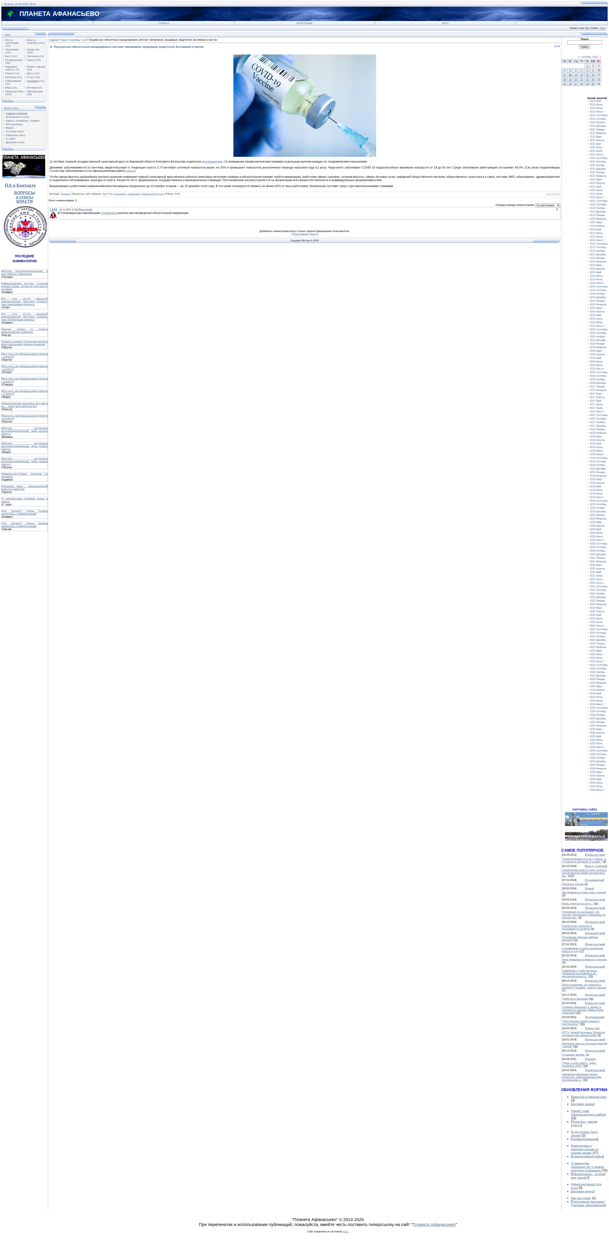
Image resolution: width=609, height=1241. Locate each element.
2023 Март (596, 650)
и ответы (24, 197)
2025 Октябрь (598, 754)
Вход (445, 23)
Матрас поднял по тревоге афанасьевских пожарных (24, 330)
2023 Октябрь (598, 668)
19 (570, 79)
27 (576, 83)
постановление (212, 161)
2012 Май (595, 186)
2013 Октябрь (598, 247)
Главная (164, 23)
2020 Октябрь (598, 547)
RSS (602, 28)
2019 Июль (596, 493)
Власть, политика (32, 41)
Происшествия (14, 91)
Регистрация (304, 23)
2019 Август (597, 497)
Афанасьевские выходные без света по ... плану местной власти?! (24, 405)
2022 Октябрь (598, 632)
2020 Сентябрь (599, 543)
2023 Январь (597, 643)
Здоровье (33, 80)
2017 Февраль (598, 390)
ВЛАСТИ (24, 201)
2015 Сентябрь (599, 329)
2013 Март (596, 222)
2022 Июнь (596, 618)
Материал (85, 209)
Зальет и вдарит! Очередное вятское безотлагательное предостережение (24, 343)
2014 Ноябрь (597, 293)
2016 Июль (596, 365)
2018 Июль (596, 450)
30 (593, 83)
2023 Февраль (598, 647)
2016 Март (596, 350)
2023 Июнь (596, 654)
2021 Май (595, 572)
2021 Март (596, 565)
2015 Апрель (597, 311)
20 (576, 79)
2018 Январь (597, 429)
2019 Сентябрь (599, 500)
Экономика (12, 49)
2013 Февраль (598, 218)
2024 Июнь (596, 697)
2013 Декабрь (598, 254)
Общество (33, 49)
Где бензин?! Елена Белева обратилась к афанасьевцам (24, 512)
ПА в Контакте (20, 185)
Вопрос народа (36, 66)
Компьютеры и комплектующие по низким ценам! (585, 1149)
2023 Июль (596, 657)
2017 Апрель (597, 397)
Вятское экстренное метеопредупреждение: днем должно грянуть (24, 431)
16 (593, 74)
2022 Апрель (597, 611)
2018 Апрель (597, 440)
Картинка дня (35, 91)
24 (598, 79)
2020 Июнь (596, 532)
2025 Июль (596, 743)
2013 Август (597, 240)
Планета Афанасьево (434, 1224)
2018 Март (596, 436)
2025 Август (597, 747)
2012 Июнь (596, 190)
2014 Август (597, 283)
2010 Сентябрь (599, 115)
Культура (10, 77)
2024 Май (595, 693)
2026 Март (596, 772)
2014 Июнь (596, 275)
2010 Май (595, 100)
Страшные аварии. (573, 1054)
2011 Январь (597, 129)
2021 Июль (596, 579)
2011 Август (597, 154)
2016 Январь (597, 343)
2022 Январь (597, 600)
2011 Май (595, 143)
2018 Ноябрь (597, 465)
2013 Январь (597, 215)
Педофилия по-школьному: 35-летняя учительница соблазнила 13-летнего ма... (584, 914)
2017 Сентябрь (599, 415)
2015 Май (595, 315)
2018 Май (595, 443)
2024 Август (597, 704)
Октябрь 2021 (589, 56)
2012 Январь (597, 172)
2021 (64, 39)
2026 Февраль (598, 768)
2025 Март (596, 729)
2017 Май (595, 400)
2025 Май (595, 736)
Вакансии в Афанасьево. (589, 1097)
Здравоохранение (584, 1139)
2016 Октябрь (598, 375)
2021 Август (597, 582)
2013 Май (595, 229)
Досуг (30, 73)
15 (587, 74)
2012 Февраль (598, 175)
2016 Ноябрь (597, 379)
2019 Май (595, 486)
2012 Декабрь (598, 211)
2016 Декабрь (598, 382)
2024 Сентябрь (599, 707)
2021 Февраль (598, 561)
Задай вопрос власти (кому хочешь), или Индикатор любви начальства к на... (584, 873)
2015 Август (597, 325)
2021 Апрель (597, 568)
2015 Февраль (598, 304)
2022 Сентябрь (599, 629)
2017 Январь (597, 386)
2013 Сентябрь (599, 243)
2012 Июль (596, 193)
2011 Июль (596, 150)
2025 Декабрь (598, 761)
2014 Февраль (598, 261)
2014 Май (595, 272)
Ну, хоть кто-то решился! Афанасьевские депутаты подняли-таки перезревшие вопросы (24, 301)
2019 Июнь (596, 490)
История (32, 87)
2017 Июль (596, 407)
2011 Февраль (598, 133)
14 (581, 74)
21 (581, 79)
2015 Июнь (596, 318)
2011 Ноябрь (597, 165)
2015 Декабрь (598, 340)
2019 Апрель (597, 482)
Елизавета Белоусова (153, 194)
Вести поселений (11, 41)
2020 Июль (596, 536)
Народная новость (11, 68)
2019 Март (596, 479)
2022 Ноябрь (597, 636)
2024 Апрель (597, 689)
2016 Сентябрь (599, 372)
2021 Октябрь (598, 589)
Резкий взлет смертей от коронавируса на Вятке (577, 927)
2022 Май (595, 614)
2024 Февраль (598, 682)
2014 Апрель (597, 268)
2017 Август (597, 411)
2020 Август (597, 540)
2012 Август (597, 197)
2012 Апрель (597, 183)
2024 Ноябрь (597, 714)
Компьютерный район (587, 1156)
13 (576, 74)
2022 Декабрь (598, 639)
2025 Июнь (596, 739)
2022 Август (597, 625)
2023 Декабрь (598, 675)
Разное (9, 73)
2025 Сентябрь (599, 750)
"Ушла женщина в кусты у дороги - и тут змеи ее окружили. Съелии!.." (584, 860)
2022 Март (596, 607)
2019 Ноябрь (597, 507)
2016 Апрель (597, 354)
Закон (30, 60)
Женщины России (573, 884)
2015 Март (596, 308)
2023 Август (597, 661)
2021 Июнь (596, 575)
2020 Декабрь (598, 554)
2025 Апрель (597, 732)
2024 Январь (597, 679)
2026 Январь (597, 764)
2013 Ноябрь (597, 250)
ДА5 (105, 194)
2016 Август (597, 368)
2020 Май (595, 529)
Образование (13, 80)
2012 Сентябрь (599, 200)
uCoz (345, 1231)
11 (564, 74)
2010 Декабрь (598, 125)
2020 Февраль (598, 518)
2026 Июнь (596, 782)
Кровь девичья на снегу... (577, 903)
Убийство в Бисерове (575, 998)
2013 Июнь (596, 233)
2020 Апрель (597, 525)
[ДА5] (57, 213)
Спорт (30, 77)
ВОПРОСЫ (24, 193)
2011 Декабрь (598, 168)
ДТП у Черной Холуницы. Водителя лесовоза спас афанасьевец (583, 1034)
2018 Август (597, 454)
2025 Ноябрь (597, 757)
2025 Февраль (598, 725)
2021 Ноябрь (597, 593)
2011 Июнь (596, 147)
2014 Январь (597, 258)
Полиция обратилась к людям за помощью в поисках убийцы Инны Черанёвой (583, 1010)
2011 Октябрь (598, 161)
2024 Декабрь (598, 718)
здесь (130, 171)
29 (587, 83)
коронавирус (120, 194)
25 (564, 83)
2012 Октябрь (598, 204)
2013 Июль (596, 236)
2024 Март (596, 686)
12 (84, 39)
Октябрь (75, 39)
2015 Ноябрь (597, 336)
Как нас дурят (581, 1198)
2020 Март (596, 522)
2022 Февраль (598, 604)
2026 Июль (596, 786)
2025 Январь (597, 722)
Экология (32, 56)
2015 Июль (596, 322)
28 (581, 83)
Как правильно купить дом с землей (584, 892)
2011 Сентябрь (599, 158)
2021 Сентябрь (599, 586)
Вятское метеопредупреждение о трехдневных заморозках (24, 272)
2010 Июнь (596, 104)
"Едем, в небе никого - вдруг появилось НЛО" (579, 1064)
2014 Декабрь (598, 297)
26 (570, 83)
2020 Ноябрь (597, 550)
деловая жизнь (583, 1104)
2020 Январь (597, 515)
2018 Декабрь (598, 468)
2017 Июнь (596, 404)
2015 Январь (597, 300)
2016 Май (595, 357)
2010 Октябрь (598, 118)
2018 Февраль (598, 432)
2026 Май (595, 779)
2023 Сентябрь (599, 664)
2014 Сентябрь (599, 286)
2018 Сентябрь (599, 457)
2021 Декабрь (598, 597)
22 (587, 79)
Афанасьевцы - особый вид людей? (588, 1175)
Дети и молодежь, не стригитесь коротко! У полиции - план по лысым (584, 986)
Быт (7, 56)
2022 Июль (596, 622)
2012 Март (596, 179)
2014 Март (596, 265)
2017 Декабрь (598, 425)
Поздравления (14, 60)
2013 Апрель (597, 225)
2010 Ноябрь (597, 122)
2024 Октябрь (598, 711)
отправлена (109, 213)
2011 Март (596, 136)
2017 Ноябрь (597, 422)
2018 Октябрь (598, 461)
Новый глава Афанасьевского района (588, 1112)
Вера (8, 87)
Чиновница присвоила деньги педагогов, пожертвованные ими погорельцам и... (581, 1077)
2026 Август (597, 789)
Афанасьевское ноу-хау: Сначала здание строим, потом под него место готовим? (24, 286)
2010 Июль (596, 108)
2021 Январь (597, 557)
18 (564, 79)
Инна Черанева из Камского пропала (584, 959)
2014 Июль (596, 279)
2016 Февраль (598, 347)
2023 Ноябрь (597, 672)
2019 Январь (597, 472)
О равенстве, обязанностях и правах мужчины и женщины (587, 1167)
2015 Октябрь (598, 332)
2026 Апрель (597, 775)
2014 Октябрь (598, 290)
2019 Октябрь (598, 504)
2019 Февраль (598, 475)
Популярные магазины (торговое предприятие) (588, 1203)
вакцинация (134, 194)
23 (593, 79)
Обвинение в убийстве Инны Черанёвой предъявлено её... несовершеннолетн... (580, 973)
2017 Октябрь (598, 418)
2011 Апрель (597, 140)
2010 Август (597, 111)
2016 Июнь (596, 361)
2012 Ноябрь (597, 208)
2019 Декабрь (598, 511)
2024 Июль (596, 700)
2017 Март (596, 393)
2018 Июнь (596, 447)
